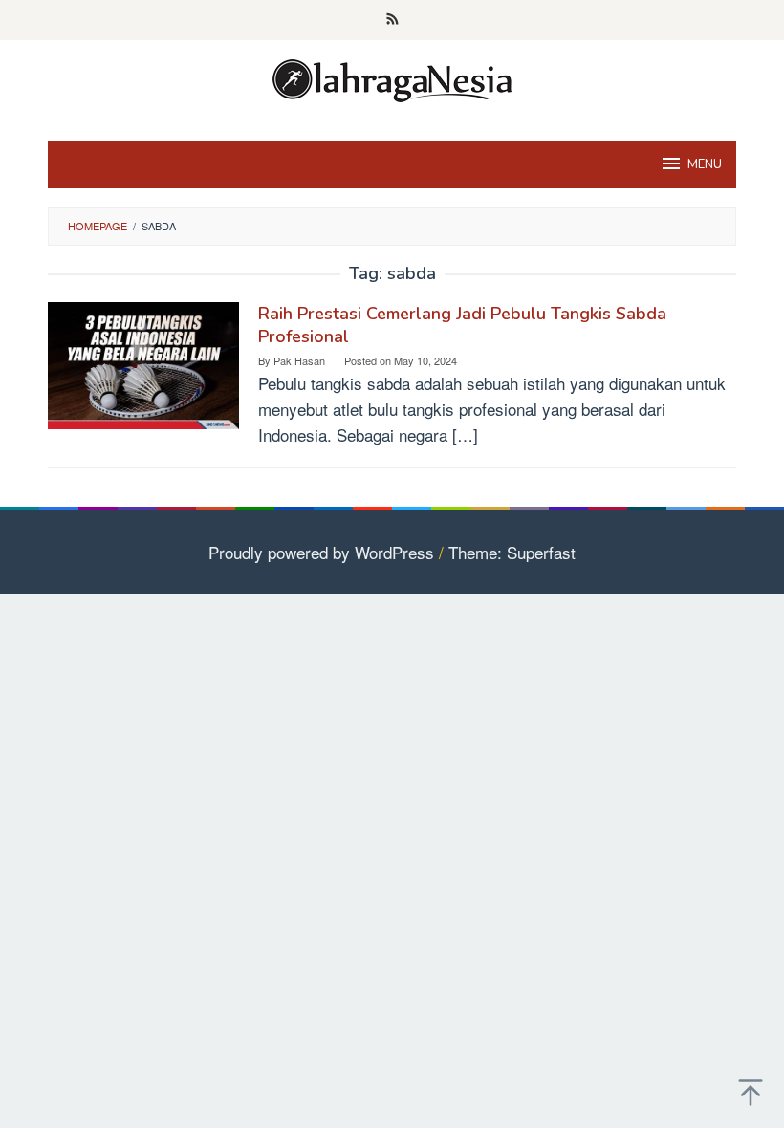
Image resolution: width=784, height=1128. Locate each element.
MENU (704, 164)
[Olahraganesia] (392, 78)
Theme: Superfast (512, 552)
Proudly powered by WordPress (321, 552)
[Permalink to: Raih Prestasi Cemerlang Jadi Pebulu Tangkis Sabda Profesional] (143, 363)
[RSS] (392, 20)
